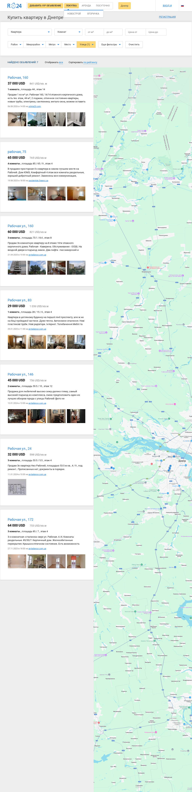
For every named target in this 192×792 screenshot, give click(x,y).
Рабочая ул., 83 (20, 300)
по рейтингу (90, 62)
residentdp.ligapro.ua (38, 180)
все (61, 62)
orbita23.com (34, 106)
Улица (85, 44)
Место (67, 44)
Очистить (134, 44)
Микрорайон (33, 44)
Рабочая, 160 (18, 77)
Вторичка (93, 13)
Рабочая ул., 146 (20, 374)
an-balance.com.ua (37, 255)
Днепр (124, 5)
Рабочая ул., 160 (20, 226)
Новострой (74, 13)
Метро (52, 44)
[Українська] (182, 2)
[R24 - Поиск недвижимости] (15, 5)
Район (14, 44)
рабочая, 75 (17, 152)
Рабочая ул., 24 (20, 448)
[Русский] (182, 6)
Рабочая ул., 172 (20, 520)
